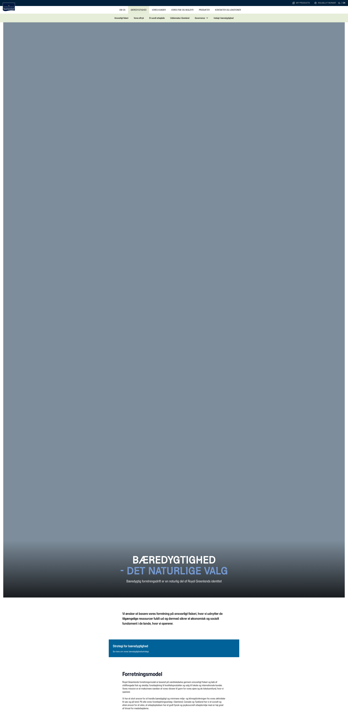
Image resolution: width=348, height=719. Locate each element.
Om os (122, 9)
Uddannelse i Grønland (179, 17)
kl (339, 3)
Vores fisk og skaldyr (182, 9)
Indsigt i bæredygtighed (224, 17)
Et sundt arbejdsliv (157, 17)
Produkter (204, 9)
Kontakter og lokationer (228, 9)
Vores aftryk (139, 17)
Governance (200, 17)
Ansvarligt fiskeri (121, 17)
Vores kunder (159, 9)
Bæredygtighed (138, 9)
